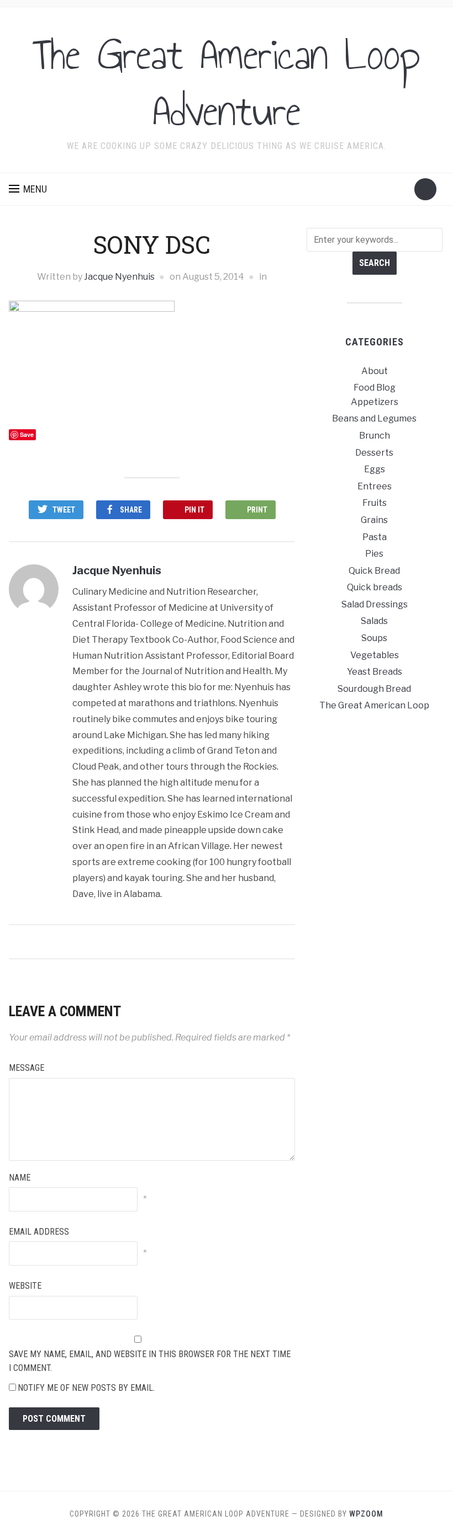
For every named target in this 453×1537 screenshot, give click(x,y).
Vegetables (374, 655)
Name (19, 1177)
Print (257, 509)
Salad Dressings (374, 604)
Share (131, 509)
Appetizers (374, 402)
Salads (374, 621)
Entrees (374, 486)
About (374, 371)
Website (25, 1285)
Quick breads (374, 587)
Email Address (39, 1231)
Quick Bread (374, 570)
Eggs (374, 469)
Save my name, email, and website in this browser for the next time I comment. (150, 1361)
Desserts (374, 452)
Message (26, 1068)
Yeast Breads (374, 671)
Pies (374, 553)
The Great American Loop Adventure (226, 83)
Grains (374, 520)
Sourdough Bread (374, 689)
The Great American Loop (374, 705)
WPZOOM (366, 1513)
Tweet (63, 509)
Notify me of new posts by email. (86, 1388)
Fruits (374, 503)
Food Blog (375, 387)
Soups (374, 638)
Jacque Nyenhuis (119, 276)
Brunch (374, 435)
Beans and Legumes (374, 418)
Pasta (374, 537)
